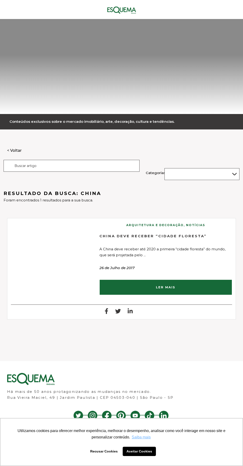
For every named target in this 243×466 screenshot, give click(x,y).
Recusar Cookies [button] (104, 451)
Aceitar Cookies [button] (139, 451)
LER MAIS (165, 287)
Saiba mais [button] (141, 437)
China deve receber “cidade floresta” (153, 236)
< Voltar (14, 150)
